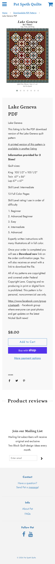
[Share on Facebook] (10, 380)
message (33, 487)
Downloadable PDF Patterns (24, 12)
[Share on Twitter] (16, 380)
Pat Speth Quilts (27, 4)
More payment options (27, 358)
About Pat (27, 509)
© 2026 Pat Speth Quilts (26, 557)
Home (4, 12)
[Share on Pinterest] (24, 380)
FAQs (28, 514)
